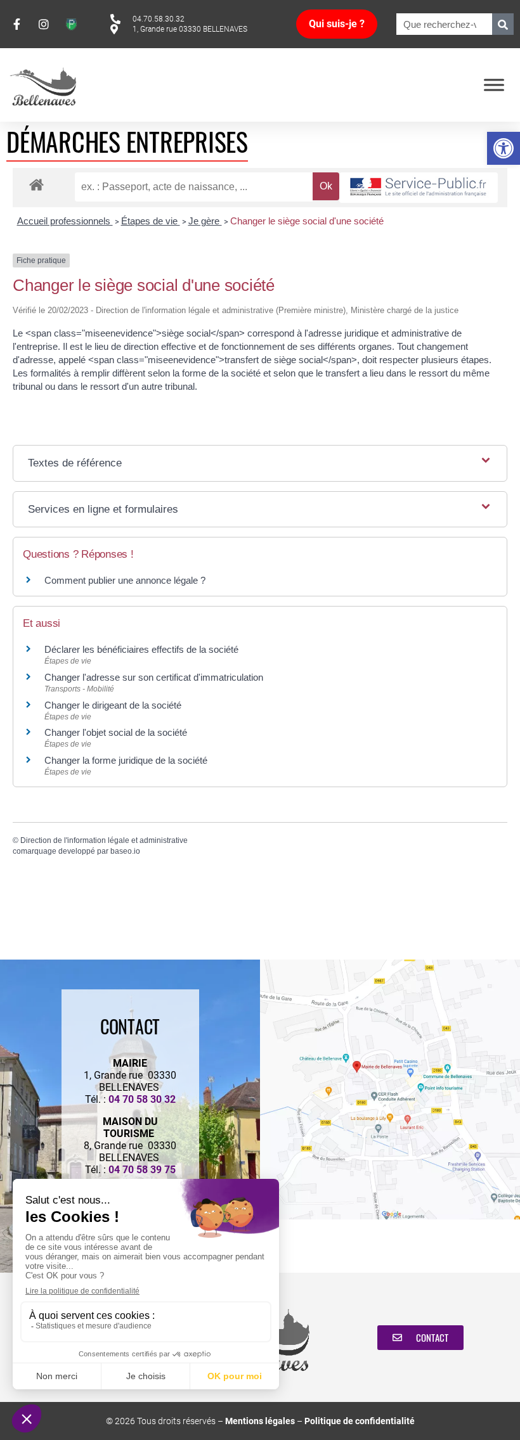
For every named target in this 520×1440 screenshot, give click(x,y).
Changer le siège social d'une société (307, 220)
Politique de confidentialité (359, 1421)
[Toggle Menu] (494, 85)
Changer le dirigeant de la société (112, 705)
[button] (503, 148)
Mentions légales (260, 1421)
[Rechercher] (503, 24)
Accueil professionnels (65, 220)
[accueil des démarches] (36, 184)
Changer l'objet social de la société (115, 732)
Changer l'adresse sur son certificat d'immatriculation (153, 677)
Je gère (205, 220)
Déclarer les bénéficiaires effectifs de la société (141, 649)
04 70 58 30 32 (142, 1099)
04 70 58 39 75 (142, 1170)
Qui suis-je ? (337, 24)
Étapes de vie (150, 220)
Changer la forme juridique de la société (125, 760)
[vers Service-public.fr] (418, 187)
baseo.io (125, 851)
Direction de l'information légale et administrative (104, 840)
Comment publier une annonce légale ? (124, 580)
